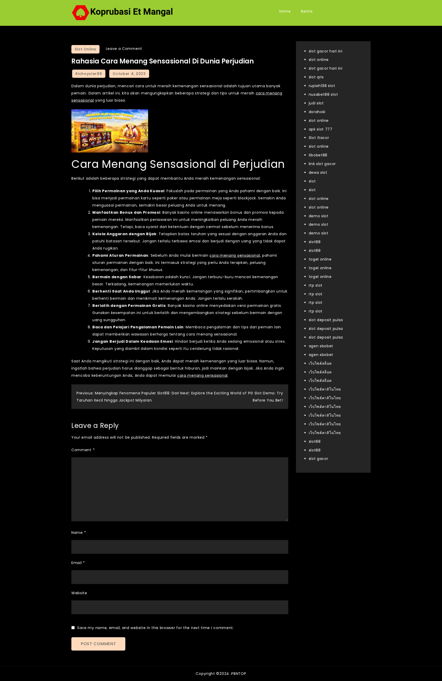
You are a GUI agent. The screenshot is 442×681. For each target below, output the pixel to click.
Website (79, 593)
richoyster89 (88, 73)
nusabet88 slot (323, 94)
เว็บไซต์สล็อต (320, 363)
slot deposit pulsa (326, 320)
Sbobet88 (318, 155)
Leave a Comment (124, 48)
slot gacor (318, 458)
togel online (320, 259)
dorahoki (317, 111)
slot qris (316, 77)
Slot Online (85, 49)
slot (312, 181)
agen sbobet (321, 346)
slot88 (315, 242)
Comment (83, 449)
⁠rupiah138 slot (322, 86)
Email (78, 562)
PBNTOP (238, 673)
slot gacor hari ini (325, 51)
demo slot (318, 216)
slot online (319, 59)
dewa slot (318, 172)
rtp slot (316, 285)
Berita (306, 11)
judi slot (316, 103)
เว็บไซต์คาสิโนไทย (325, 389)
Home (285, 11)
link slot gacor (322, 164)
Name (78, 532)
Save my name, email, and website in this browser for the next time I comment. (155, 628)
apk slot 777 (321, 129)
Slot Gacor (319, 137)
